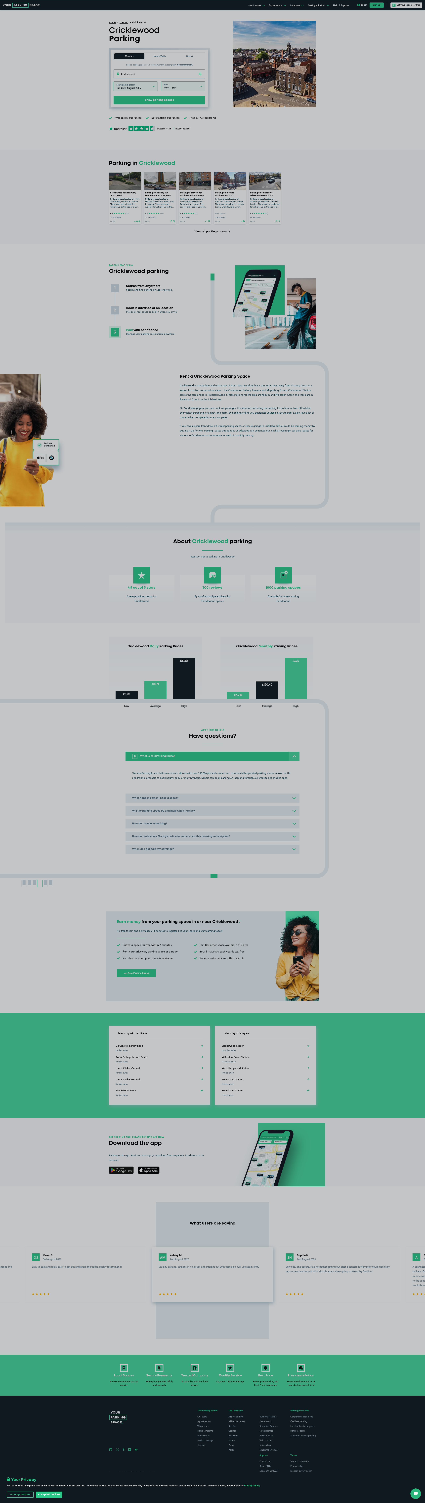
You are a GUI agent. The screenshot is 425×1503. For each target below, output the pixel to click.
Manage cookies (20, 1495)
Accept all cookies (49, 1495)
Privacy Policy (251, 1486)
